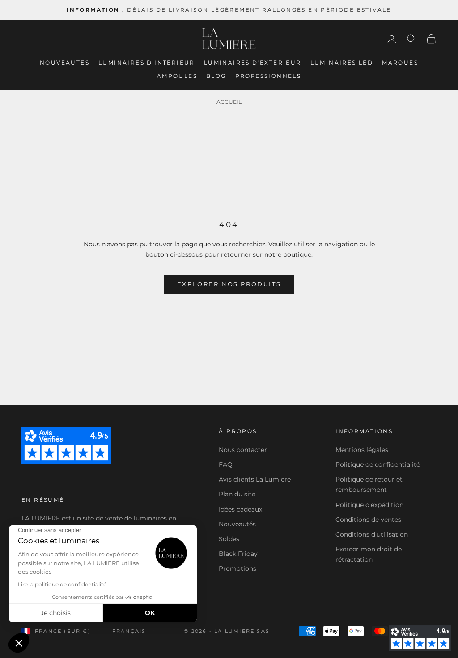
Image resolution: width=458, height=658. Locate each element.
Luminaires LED (341, 62)
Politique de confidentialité (377, 464)
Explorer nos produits (229, 284)
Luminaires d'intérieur (146, 62)
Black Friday (238, 554)
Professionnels (268, 76)
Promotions (237, 568)
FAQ (226, 464)
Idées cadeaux (240, 509)
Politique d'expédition (369, 505)
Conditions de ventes (368, 520)
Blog (216, 76)
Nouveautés (64, 62)
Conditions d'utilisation (371, 534)
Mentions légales (361, 450)
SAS (263, 631)
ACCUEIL (229, 102)
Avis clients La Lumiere (255, 479)
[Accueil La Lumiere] (229, 39)
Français (129, 631)
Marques (400, 62)
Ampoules (177, 76)
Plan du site (237, 494)
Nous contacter (243, 450)
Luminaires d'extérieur (252, 62)
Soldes (229, 539)
